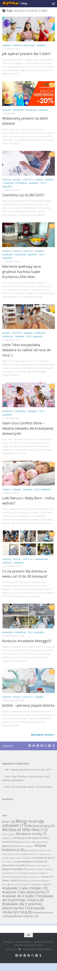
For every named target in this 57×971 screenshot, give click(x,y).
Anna (7, 776)
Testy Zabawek (34, 336)
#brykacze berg (41, 825)
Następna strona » (43, 734)
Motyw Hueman (45, 949)
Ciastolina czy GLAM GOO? (23, 195)
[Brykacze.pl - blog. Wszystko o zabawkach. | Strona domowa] (18, 3)
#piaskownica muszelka (15, 865)
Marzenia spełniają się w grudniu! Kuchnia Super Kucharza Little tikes (21, 271)
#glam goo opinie (24, 842)
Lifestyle (28, 179)
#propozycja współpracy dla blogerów (16, 877)
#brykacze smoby (31, 833)
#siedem (47, 876)
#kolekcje (28, 858)
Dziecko (6, 110)
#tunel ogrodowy (9, 884)
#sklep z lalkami (11, 880)
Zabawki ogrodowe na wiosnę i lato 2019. (31, 769)
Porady (39, 179)
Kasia (7, 786)
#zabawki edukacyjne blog (23, 910)
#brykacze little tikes (25, 829)
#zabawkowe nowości (22, 916)
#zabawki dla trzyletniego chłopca (27, 897)
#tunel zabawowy (24, 884)
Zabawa (6, 45)
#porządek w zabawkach (36, 869)
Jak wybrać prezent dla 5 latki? (26, 53)
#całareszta (7, 838)
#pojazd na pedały (14, 869)
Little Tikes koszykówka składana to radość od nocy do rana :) (26, 349)
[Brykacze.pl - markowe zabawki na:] (29, 745)
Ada (7, 769)
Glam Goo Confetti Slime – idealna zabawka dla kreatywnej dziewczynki (27, 428)
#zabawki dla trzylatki (20, 896)
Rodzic (17, 179)
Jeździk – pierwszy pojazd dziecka (28, 705)
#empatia (35, 837)
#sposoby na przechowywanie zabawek (35, 881)
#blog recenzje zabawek (23, 823)
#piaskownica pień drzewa (38, 866)
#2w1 (8, 821)
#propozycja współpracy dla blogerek (34, 873)
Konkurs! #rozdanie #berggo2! (26, 641)
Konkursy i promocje (25, 110)
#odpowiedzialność (25, 861)
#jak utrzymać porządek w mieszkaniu (24, 854)
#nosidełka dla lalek (43, 857)
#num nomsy (8, 862)
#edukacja (20, 837)
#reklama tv (36, 877)
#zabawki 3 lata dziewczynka (25, 892)
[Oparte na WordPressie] (20, 949)
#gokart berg (9, 846)
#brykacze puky (8, 834)
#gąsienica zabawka (26, 846)
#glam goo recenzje (40, 842)
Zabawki (41, 45)
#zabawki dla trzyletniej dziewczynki (22, 905)
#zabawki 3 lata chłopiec (24, 887)
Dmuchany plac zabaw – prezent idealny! (32, 786)
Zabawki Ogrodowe (24, 45)
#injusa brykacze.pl (24, 847)
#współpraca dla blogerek (42, 884)
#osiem (42, 861)
